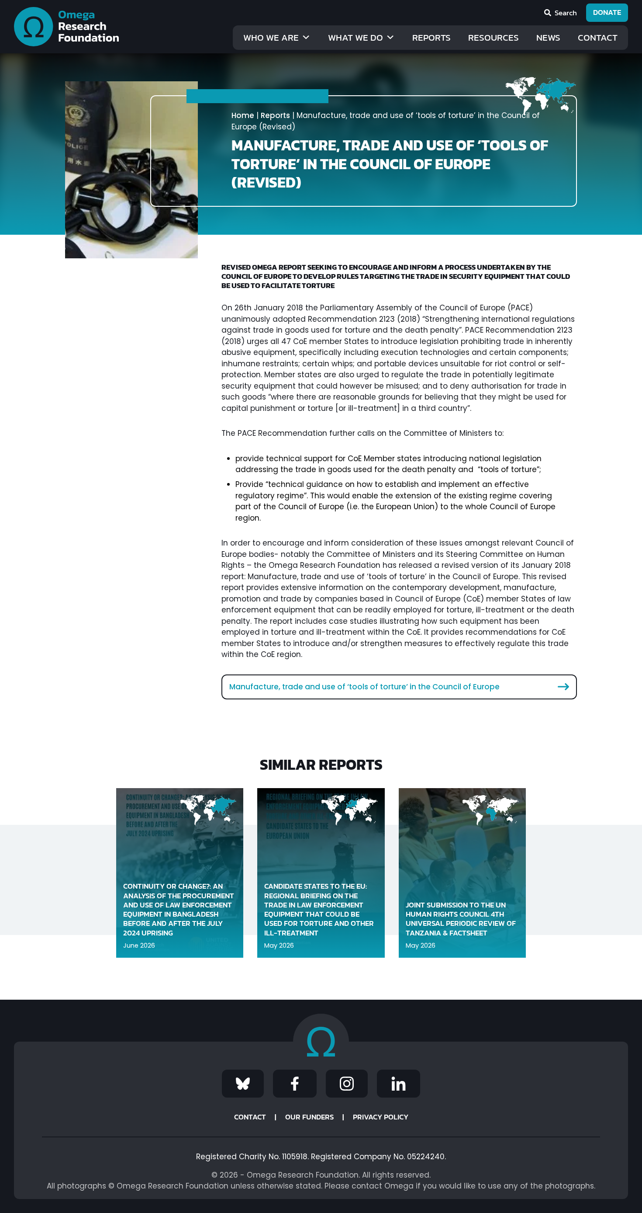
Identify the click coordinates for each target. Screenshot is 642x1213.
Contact (598, 37)
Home (242, 115)
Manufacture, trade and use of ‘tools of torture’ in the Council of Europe (364, 686)
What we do (355, 37)
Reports (431, 37)
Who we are (271, 37)
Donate (607, 12)
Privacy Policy (380, 1117)
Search (566, 12)
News (548, 37)
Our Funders (309, 1117)
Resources (493, 37)
